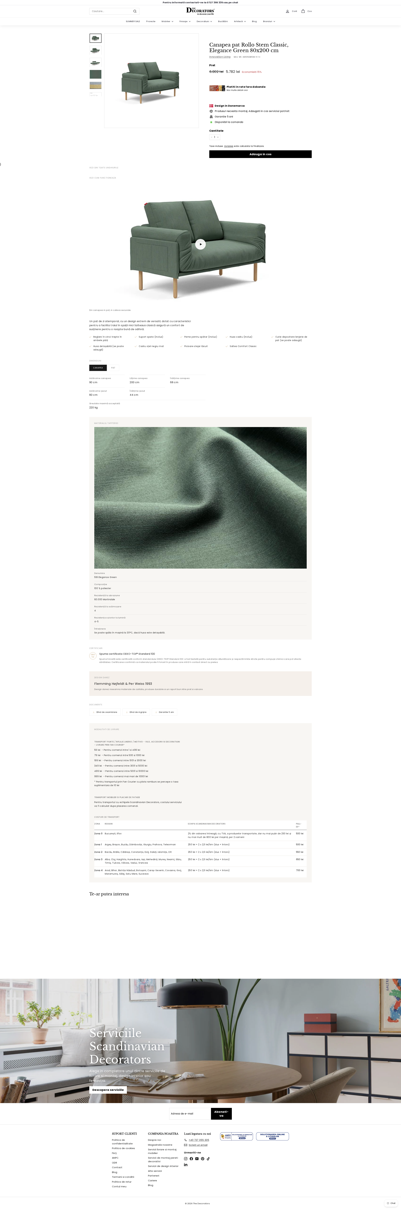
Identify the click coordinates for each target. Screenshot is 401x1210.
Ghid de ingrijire (138, 712)
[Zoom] (151, 81)
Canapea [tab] (98, 367)
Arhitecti (238, 21)
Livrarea (228, 146)
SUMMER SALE (133, 21)
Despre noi (154, 1140)
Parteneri (153, 1175)
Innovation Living (220, 57)
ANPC (115, 1157)
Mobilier (166, 21)
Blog (254, 21)
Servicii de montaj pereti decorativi (163, 1159)
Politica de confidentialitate (122, 1141)
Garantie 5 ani (166, 712)
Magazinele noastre (160, 1144)
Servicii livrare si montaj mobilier (162, 1151)
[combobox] (114, 11)
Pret (212, 65)
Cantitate (216, 131)
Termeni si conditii (123, 1177)
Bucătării (223, 21)
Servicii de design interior (163, 1166)
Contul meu (119, 1186)
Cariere (152, 1180)
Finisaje (184, 21)
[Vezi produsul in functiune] (200, 244)
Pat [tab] (113, 367)
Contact (117, 1167)
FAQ (114, 1153)
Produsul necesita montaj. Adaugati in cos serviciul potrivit (252, 111)
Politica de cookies (123, 1148)
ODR (114, 1162)
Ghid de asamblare (106, 712)
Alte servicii (155, 1171)
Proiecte (150, 21)
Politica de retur (122, 1181)
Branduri (268, 21)
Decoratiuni (203, 21)
